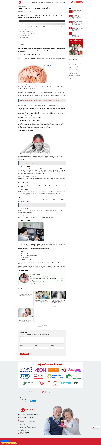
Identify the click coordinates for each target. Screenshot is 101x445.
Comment (22, 336)
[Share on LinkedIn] (46, 326)
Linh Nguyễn (30, 11)
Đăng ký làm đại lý (50, 2)
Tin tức (32, 398)
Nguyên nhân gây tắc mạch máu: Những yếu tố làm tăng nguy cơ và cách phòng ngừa (77, 23)
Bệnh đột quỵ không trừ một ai (41, 300)
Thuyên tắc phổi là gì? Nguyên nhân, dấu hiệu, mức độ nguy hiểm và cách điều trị (77, 29)
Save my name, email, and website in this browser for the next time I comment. (37, 350)
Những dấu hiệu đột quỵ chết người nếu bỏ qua (75, 72)
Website (52, 345)
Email (36, 345)
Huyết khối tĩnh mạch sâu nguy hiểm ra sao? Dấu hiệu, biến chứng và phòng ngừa (77, 34)
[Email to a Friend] (42, 326)
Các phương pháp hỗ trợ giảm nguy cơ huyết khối (77, 11)
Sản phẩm (43, 2)
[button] (74, 2)
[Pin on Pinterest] (44, 326)
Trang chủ (33, 2)
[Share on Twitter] (40, 326)
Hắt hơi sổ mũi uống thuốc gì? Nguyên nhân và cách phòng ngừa (75, 77)
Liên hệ (63, 2)
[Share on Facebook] (38, 326)
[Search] (72, 2)
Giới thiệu (38, 2)
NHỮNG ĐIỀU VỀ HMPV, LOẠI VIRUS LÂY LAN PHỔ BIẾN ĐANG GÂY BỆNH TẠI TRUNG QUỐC (58, 301)
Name (21, 345)
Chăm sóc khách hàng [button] (22, 391)
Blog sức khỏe (58, 2)
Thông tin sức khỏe (22, 6)
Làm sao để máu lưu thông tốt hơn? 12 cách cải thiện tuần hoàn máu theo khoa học (77, 17)
